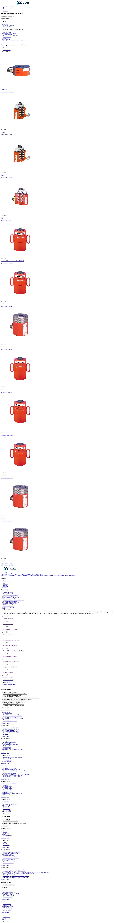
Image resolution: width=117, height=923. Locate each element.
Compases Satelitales (7, 788)
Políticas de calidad (35, 575)
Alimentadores (6, 845)
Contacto (5, 11)
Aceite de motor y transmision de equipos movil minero (15, 869)
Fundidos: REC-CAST (8, 894)
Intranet (5, 9)
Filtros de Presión (7, 904)
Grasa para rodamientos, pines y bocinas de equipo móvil (15, 877)
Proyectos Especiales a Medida (9, 684)
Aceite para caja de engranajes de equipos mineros (14, 871)
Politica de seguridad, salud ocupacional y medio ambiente (51, 575)
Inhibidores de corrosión (8, 863)
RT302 (2, 218)
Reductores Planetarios (8, 835)
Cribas (4, 842)
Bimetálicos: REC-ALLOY (9, 892)
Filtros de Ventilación (7, 908)
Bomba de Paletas (7, 712)
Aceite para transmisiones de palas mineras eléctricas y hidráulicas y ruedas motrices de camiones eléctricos (26, 872)
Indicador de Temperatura (8, 794)
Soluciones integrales (8, 6)
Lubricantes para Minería (8, 606)
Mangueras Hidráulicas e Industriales (11, 597)
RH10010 (3, 475)
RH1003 (3, 346)
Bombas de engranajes (8, 713)
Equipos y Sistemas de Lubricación (10, 598)
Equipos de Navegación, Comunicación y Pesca (13, 600)
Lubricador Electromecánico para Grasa (11, 769)
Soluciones (5, 24)
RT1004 (3, 132)
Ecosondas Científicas (8, 792)
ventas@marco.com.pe (5, 574)
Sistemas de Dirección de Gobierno (10, 804)
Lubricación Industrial (8, 604)
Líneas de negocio (7, 581)
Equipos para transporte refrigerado (10, 595)
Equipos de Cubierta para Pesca (10, 601)
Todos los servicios (5, 707)
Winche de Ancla (7, 807)
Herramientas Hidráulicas (8, 25)
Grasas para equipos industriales (10, 861)
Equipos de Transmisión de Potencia (11, 602)
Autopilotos (5, 785)
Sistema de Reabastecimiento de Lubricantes (12, 775)
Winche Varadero (7, 811)
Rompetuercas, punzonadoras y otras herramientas (14, 40)
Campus (5, 587)
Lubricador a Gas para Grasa (9, 768)
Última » (12, 565)
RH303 (3, 432)
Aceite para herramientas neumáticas (11, 858)
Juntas (4, 919)
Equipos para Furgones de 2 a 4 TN (11, 732)
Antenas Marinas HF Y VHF (9, 783)
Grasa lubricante (6, 860)
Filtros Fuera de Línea (8, 906)
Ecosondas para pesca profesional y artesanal (12, 793)
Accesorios (5, 42)
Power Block (6, 802)
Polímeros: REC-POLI (8, 897)
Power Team (7, 51)
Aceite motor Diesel (7, 854)
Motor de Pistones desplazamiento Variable (12, 716)
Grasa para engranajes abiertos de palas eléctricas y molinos (16, 876)
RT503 (2, 175)
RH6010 (3, 304)
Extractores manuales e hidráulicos (10, 35)
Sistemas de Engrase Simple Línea (10, 772)
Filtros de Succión (7, 910)
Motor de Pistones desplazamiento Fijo (11, 714)
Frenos (4, 834)
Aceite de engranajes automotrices (10, 853)
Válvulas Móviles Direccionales (10, 721)
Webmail (5, 585)
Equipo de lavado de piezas (9, 859)
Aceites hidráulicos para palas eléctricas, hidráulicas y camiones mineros (18, 873)
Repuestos (5, 734)
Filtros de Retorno (7, 907)
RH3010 (3, 389)
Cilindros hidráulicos (7, 26)
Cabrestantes (6, 833)
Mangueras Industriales (8, 761)
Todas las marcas (4, 47)
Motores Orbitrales (7, 719)
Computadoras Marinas (8, 789)
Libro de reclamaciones (17, 574)
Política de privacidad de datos (24, 575)
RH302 (3, 561)
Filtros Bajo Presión (7, 905)
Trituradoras (5, 843)
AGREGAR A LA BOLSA (7, 92)
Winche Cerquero (7, 805)
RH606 (3, 518)
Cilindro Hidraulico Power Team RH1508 (12, 261)
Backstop (5, 832)
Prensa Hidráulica (7, 39)
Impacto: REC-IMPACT (8, 895)
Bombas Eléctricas (7, 38)
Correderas (5, 791)
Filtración (5, 608)
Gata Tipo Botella (7, 32)
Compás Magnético (7, 786)
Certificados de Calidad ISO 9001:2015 (9, 575)
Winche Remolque (7, 810)
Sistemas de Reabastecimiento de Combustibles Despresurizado (16, 774)
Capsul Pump (6, 801)
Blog (4, 8)
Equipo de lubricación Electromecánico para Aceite (14, 770)
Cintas (4, 918)
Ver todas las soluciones (8, 680)
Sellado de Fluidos (7, 609)
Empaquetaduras (6, 917)
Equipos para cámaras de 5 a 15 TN (11, 731)
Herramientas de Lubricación (9, 773)
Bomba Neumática (7, 37)
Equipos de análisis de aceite (9, 874)
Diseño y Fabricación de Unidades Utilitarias (12, 776)
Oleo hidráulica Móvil (8, 593)
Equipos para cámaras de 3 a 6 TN (10, 730)
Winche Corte (6, 806)
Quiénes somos (6, 7)
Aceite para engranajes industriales (10, 856)
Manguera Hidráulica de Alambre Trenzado (12, 757)
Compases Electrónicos (8, 787)
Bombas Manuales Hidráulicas (9, 33)
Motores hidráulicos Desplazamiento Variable (13, 718)
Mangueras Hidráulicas (8, 758)
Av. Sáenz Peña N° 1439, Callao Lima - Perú (33, 574)
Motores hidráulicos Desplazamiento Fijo (12, 717)
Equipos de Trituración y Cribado (10, 603)
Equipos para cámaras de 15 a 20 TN (11, 727)
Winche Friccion (6, 809)
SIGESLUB (5, 586)
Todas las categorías (5, 687)
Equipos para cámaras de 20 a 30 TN (11, 729)
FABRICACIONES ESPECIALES (11, 893)
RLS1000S (4, 89)
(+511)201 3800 (4, 572)
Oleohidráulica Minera (8, 592)
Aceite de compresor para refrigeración (11, 852)
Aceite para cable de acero (8, 855)
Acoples (5, 830)
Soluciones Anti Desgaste (8, 607)
